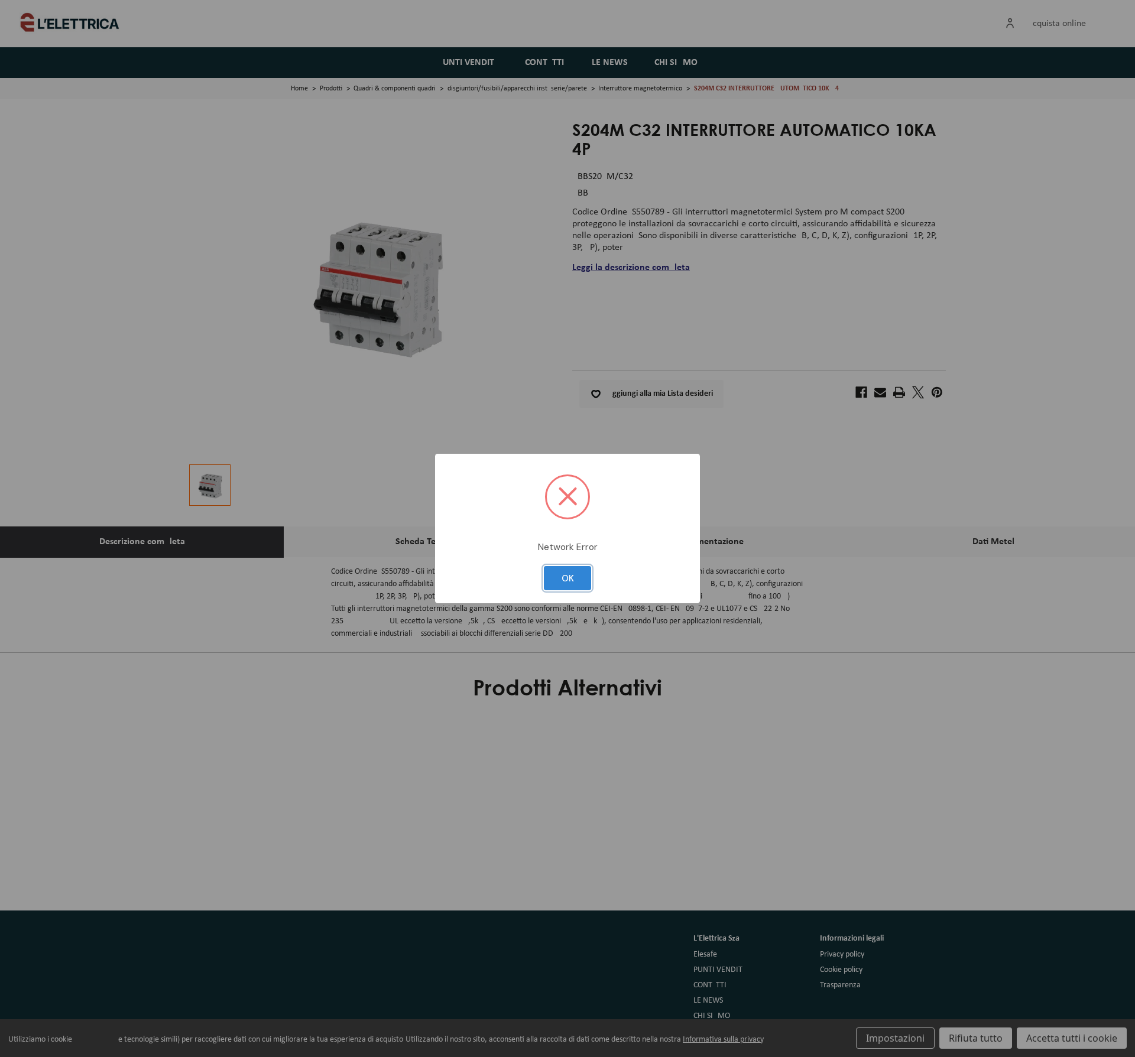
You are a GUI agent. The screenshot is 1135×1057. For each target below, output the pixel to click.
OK (568, 578)
